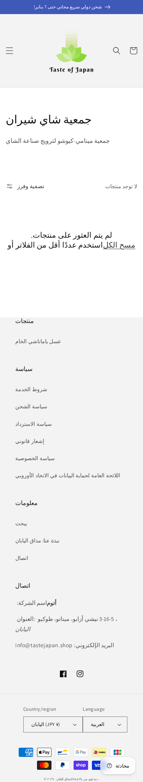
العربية (97, 724)
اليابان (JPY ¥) (45, 724)
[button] (9, 50)
